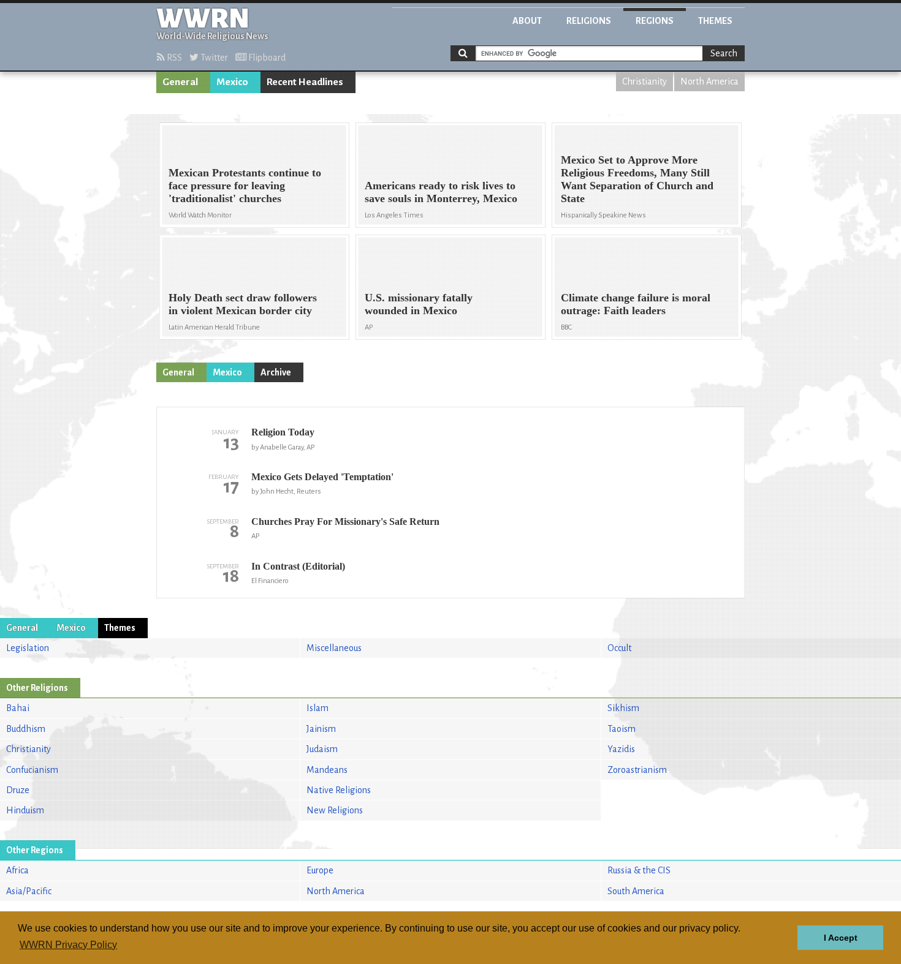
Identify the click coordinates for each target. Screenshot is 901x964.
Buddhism (25, 729)
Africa (17, 870)
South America (635, 891)
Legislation (27, 648)
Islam (317, 708)
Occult (619, 648)
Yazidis (621, 749)
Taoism (621, 729)
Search (723, 53)
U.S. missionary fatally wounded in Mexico (419, 304)
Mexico (232, 82)
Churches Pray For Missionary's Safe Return (345, 521)
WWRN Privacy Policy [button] (68, 945)
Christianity (644, 81)
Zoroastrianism (637, 770)
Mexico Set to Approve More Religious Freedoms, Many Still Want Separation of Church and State (637, 179)
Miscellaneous (334, 648)
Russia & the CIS (639, 870)
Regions (655, 21)
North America (709, 81)
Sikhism (623, 708)
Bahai (17, 708)
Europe (319, 870)
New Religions (334, 810)
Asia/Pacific (28, 891)
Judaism (322, 749)
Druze (17, 790)
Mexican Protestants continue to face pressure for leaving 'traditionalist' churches (245, 186)
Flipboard (266, 57)
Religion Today (282, 432)
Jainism (321, 729)
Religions (588, 21)
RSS (173, 57)
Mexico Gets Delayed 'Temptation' (322, 477)
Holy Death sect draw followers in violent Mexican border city (243, 304)
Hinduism (25, 810)
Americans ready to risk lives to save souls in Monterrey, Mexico (441, 192)
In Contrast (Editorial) (298, 566)
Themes (715, 21)
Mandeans (327, 770)
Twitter (213, 57)
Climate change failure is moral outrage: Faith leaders (635, 304)
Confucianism (32, 770)
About (527, 21)
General (180, 82)
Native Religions (338, 790)
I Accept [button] (840, 938)
